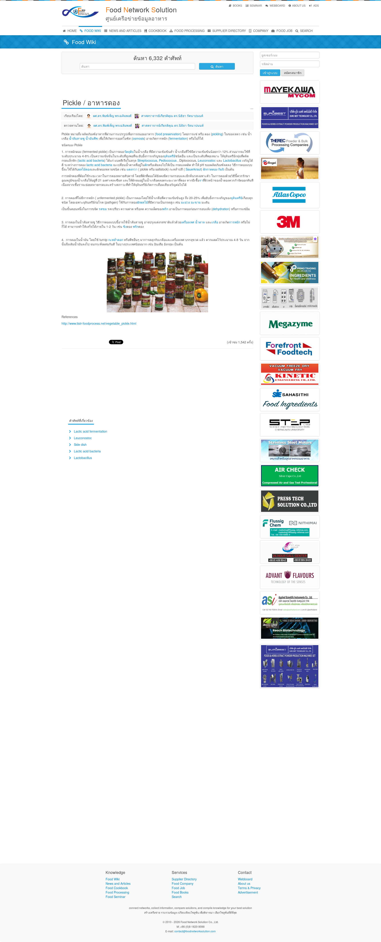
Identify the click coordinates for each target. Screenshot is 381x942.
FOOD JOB (284, 30)
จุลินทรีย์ (236, 198)
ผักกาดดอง (210, 169)
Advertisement (248, 892)
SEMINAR (255, 5)
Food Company (182, 883)
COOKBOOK (157, 30)
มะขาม (196, 202)
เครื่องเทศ (187, 222)
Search (177, 896)
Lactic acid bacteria (87, 451)
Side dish (80, 444)
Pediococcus (168, 160)
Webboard (245, 879)
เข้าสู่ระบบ (270, 72)
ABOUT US (298, 5)
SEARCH (306, 30)
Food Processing (117, 892)
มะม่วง (185, 202)
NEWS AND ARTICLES (124, 30)
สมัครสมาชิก (292, 72)
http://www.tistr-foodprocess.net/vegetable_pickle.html (99, 323)
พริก (165, 209)
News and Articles (118, 883)
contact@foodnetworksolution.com (195, 931)
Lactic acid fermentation (90, 431)
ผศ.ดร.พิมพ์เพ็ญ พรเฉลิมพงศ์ (112, 115)
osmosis (138, 138)
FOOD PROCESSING (189, 30)
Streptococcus (147, 160)
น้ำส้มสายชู (77, 138)
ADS (316, 5)
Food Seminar (115, 896)
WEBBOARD (277, 5)
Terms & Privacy (249, 888)
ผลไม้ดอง (84, 169)
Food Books (180, 892)
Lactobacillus (232, 160)
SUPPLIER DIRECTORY (228, 30)
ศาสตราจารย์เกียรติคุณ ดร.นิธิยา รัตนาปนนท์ (172, 115)
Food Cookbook (117, 888)
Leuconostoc (207, 160)
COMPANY (260, 30)
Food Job (178, 888)
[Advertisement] (157, 87)
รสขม (103, 209)
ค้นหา (219, 66)
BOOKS (237, 5)
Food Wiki (113, 879)
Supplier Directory (184, 879)
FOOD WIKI (92, 30)
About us (244, 883)
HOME (72, 30)
